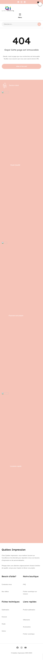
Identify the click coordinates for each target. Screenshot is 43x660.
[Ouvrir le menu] (20, 14)
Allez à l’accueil (21, 66)
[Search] (39, 24)
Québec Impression (14, 549)
